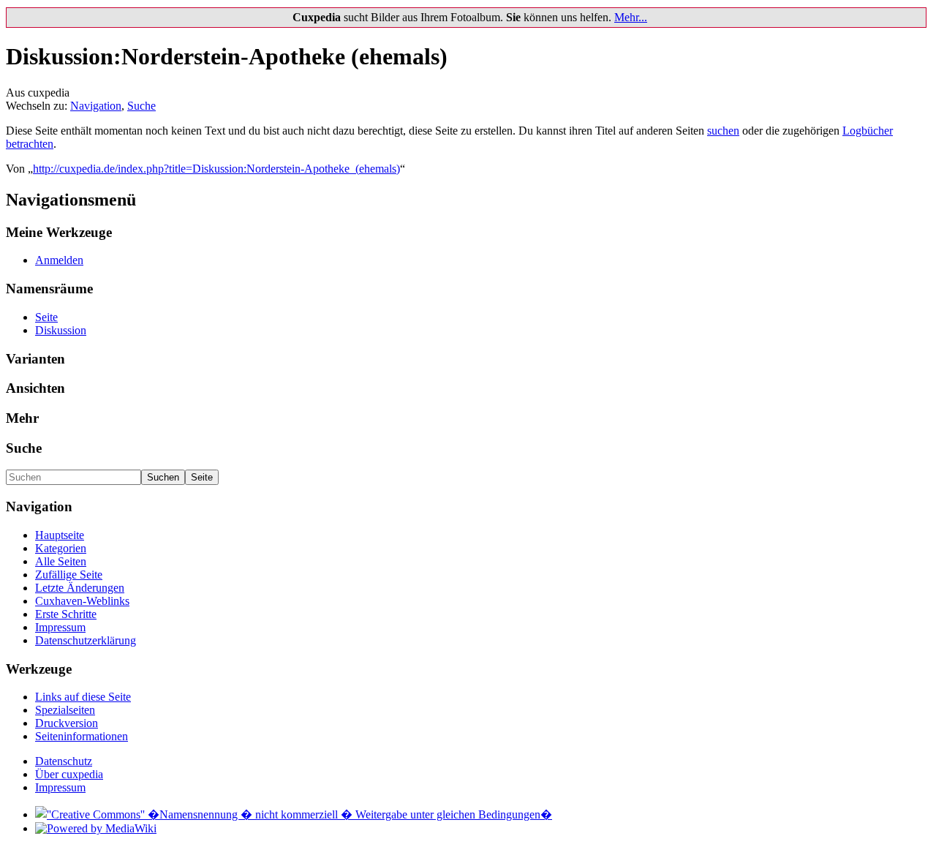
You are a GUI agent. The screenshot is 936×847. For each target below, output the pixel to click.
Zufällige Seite (68, 574)
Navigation (95, 105)
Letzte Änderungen (79, 587)
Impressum (60, 627)
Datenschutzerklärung (85, 640)
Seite (46, 317)
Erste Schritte (66, 614)
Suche (141, 105)
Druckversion (66, 723)
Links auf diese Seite (83, 696)
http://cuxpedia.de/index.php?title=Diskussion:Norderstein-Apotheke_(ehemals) (216, 168)
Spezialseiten (65, 710)
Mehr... (630, 17)
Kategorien (60, 548)
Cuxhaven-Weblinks (82, 601)
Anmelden (59, 260)
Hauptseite (59, 535)
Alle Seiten (60, 561)
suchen (723, 130)
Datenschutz (63, 761)
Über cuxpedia (69, 774)
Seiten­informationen (81, 736)
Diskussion (60, 330)
